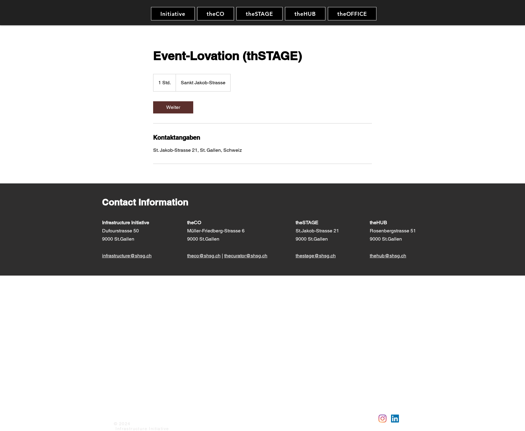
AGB (175, 414)
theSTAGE (308, 222)
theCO (194, 222)
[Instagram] (382, 418)
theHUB (379, 222)
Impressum (125, 414)
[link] (173, 107)
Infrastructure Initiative (125, 222)
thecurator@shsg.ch (245, 256)
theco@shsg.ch (204, 256)
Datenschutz (154, 414)
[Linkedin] (395, 418)
